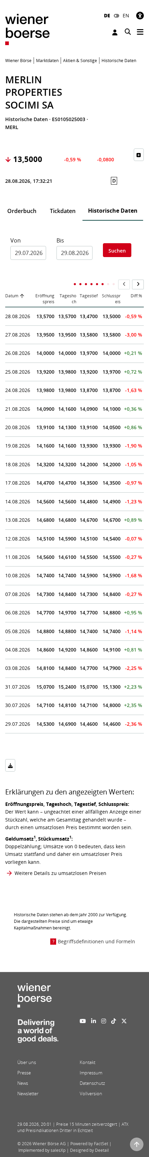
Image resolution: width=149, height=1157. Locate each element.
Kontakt (87, 1062)
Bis (60, 240)
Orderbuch (21, 211)
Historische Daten (113, 210)
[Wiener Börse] (27, 29)
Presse (24, 1073)
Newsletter (27, 1093)
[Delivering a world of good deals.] (37, 1033)
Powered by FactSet (89, 1144)
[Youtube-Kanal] (83, 1021)
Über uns (26, 1062)
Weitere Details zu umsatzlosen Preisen (60, 873)
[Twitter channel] (124, 1021)
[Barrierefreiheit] (140, 15)
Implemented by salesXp (41, 1150)
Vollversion (91, 1093)
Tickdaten (63, 211)
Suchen (117, 250)
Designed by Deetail (89, 1150)
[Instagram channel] (103, 1021)
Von (15, 240)
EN (126, 15)
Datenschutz (92, 1083)
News (22, 1083)
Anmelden (115, 32)
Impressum (91, 1073)
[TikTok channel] (113, 1021)
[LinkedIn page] (93, 1021)
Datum (11, 296)
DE (107, 15)
